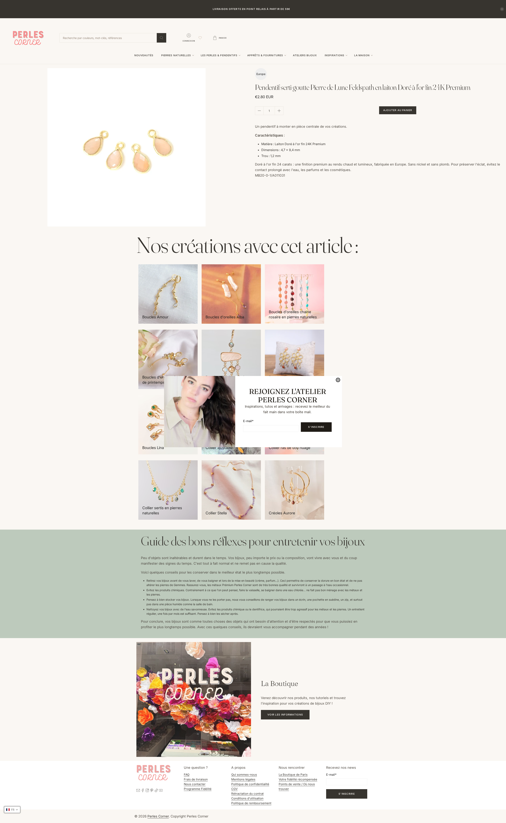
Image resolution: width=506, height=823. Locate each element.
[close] (338, 380)
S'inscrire (316, 426)
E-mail (248, 421)
